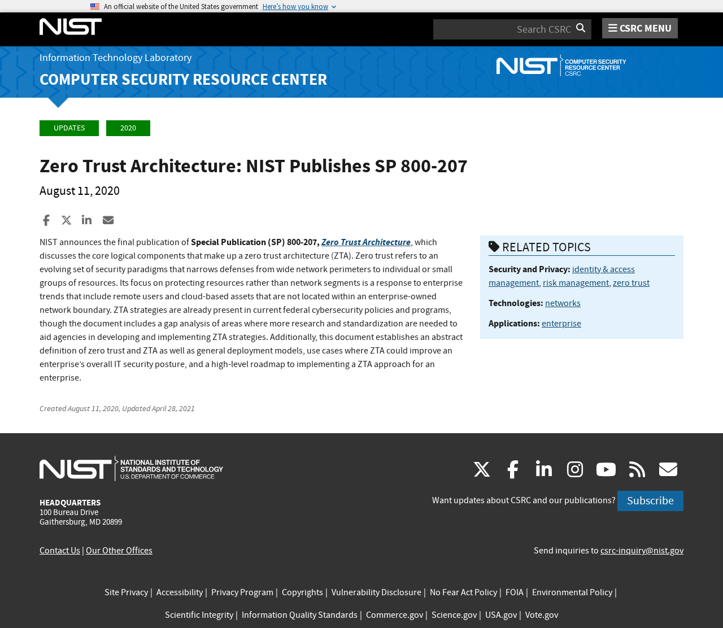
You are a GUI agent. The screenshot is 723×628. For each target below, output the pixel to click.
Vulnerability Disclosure (376, 592)
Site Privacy (126, 592)
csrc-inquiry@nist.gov (641, 550)
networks (563, 303)
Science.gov (454, 615)
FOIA (515, 592)
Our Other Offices (119, 550)
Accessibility (179, 592)
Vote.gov (541, 615)
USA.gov (501, 615)
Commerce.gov (394, 615)
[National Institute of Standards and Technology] (131, 468)
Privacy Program (242, 592)
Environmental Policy (572, 592)
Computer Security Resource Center (183, 79)
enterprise (561, 323)
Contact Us (60, 550)
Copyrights (302, 592)
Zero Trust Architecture (366, 242)
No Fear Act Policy (463, 592)
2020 (128, 128)
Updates (69, 128)
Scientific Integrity (199, 615)
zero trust (631, 283)
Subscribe (650, 501)
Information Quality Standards (300, 615)
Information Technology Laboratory (115, 57)
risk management (576, 283)
